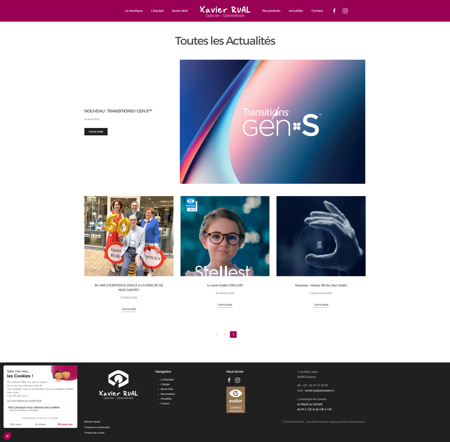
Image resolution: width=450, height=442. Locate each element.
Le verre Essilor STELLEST (225, 285)
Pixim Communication (353, 421)
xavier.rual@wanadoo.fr (319, 390)
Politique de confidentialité (97, 427)
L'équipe (157, 11)
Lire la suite (96, 131)
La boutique (134, 11)
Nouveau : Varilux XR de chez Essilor (321, 285)
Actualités (296, 11)
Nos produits (271, 11)
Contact (317, 11)
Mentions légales (92, 422)
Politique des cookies (94, 433)
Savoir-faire (180, 11)
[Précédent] (216, 334)
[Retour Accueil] (225, 11)
